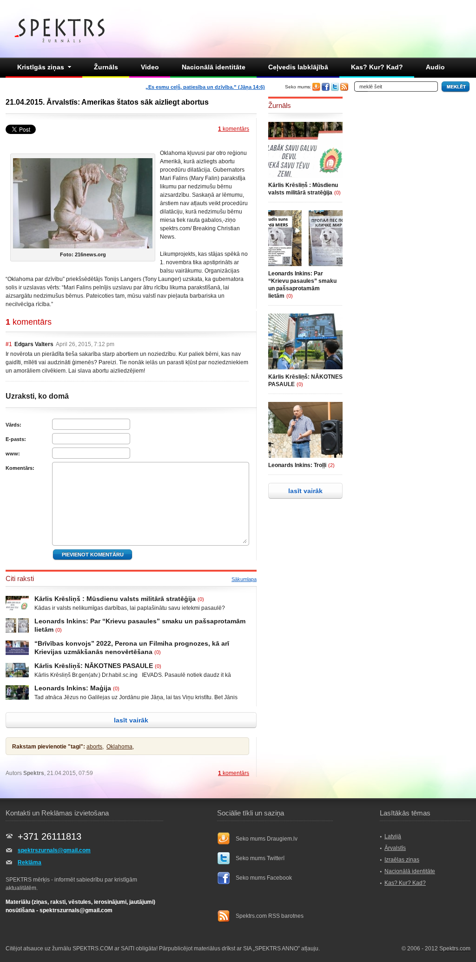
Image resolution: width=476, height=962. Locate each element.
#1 (9, 344)
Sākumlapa (244, 579)
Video (150, 67)
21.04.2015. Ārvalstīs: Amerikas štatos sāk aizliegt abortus (107, 102)
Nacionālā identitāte (213, 67)
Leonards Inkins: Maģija (72, 688)
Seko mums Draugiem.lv (267, 838)
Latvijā (392, 836)
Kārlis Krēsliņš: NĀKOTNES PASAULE (93, 665)
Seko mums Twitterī (260, 858)
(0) (201, 599)
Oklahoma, (120, 746)
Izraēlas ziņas (401, 859)
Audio (435, 67)
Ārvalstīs (395, 848)
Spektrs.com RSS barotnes (270, 916)
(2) (331, 465)
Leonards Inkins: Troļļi (297, 465)
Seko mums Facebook (264, 878)
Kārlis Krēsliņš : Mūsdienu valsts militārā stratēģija (115, 598)
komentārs (233, 129)
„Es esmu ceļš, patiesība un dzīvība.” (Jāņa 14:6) (205, 87)
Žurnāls (106, 67)
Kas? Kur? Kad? (377, 67)
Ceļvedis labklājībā (298, 67)
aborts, (95, 746)
